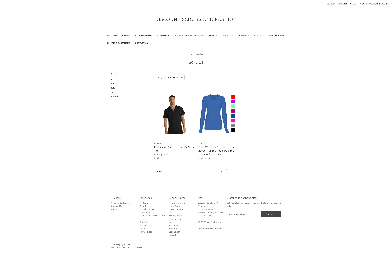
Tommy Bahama (177, 203)
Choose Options (174, 119)
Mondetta (173, 225)
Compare (173, 114)
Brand (126, 35)
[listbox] (174, 77)
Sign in (363, 3)
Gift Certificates (347, 3)
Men (211, 35)
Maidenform (175, 219)
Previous (161, 171)
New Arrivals (277, 35)
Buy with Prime (143, 35)
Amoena (173, 228)
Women (242, 35)
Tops (113, 92)
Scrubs (226, 35)
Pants (114, 83)
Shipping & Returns (118, 43)
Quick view (171, 108)
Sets (113, 87)
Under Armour (176, 206)
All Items (112, 35)
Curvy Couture (176, 209)
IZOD (171, 212)
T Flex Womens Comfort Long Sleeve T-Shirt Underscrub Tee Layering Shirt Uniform (216, 151)
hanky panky (175, 215)
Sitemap (115, 209)
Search (331, 3)
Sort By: (159, 77)
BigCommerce (127, 244)
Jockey (172, 222)
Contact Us (141, 43)
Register (375, 3)
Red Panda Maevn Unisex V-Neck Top (174, 149)
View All (172, 235)
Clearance (163, 35)
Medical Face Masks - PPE (189, 35)
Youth (257, 35)
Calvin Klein (174, 232)
